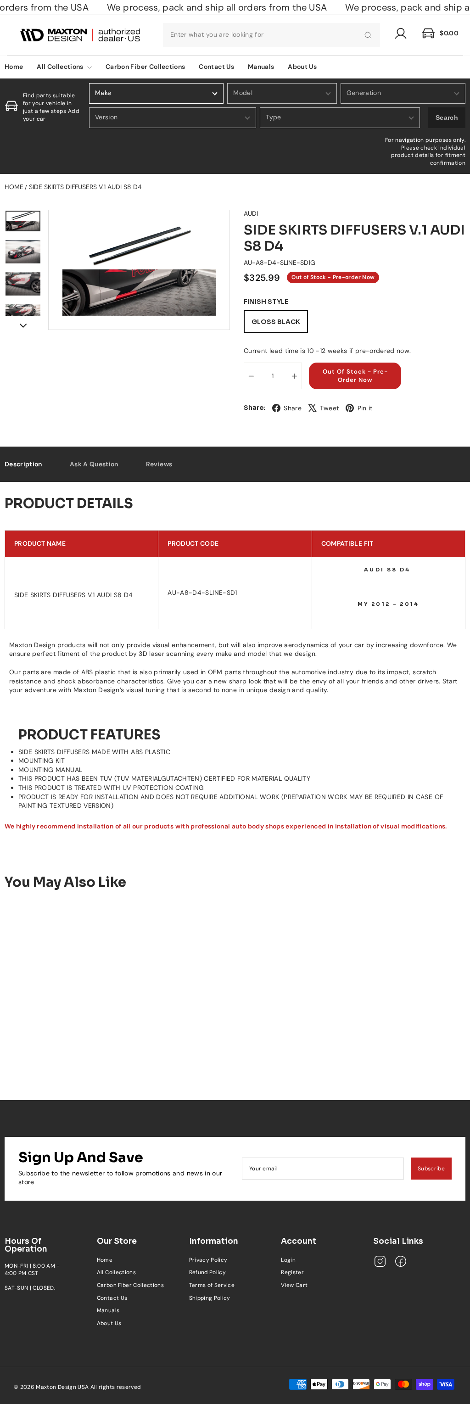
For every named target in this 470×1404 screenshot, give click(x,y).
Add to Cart (58, 1044)
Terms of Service (212, 1285)
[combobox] (271, 35)
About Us (302, 66)
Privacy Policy (208, 1260)
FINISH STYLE (266, 302)
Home (14, 187)
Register (292, 1272)
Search (447, 117)
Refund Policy (207, 1272)
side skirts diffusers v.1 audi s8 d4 (85, 187)
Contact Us (216, 66)
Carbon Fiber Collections (145, 66)
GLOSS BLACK (276, 322)
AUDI (251, 213)
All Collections (61, 66)
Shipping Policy (209, 1298)
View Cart (294, 1285)
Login (288, 1260)
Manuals (261, 66)
